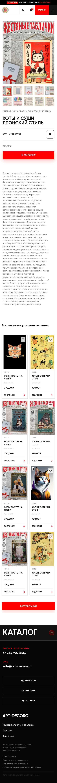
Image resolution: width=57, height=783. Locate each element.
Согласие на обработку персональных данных (22, 767)
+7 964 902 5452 (14, 653)
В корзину (28, 155)
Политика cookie (9, 756)
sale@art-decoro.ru (17, 666)
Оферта (7, 730)
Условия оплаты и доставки (18, 725)
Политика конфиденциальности (15, 760)
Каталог (42, 10)
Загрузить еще (28, 606)
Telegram (30, 701)
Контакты (8, 736)
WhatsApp (30, 691)
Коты (15, 111)
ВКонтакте (30, 681)
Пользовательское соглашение (15, 764)
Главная (7, 111)
